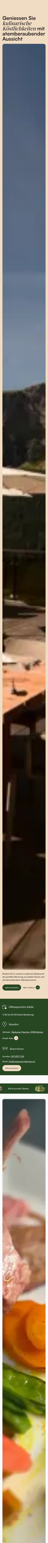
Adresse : (22, 1032)
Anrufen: (13, 1056)
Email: (18, 1061)
